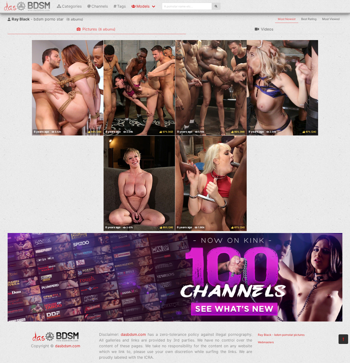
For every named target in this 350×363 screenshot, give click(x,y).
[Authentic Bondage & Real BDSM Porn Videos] (175, 320)
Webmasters (266, 342)
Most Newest (286, 19)
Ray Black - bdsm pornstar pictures (281, 335)
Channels (99, 6)
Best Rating (308, 19)
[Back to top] (343, 339)
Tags (121, 6)
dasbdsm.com (67, 345)
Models (143, 6)
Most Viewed (331, 19)
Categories (72, 6)
